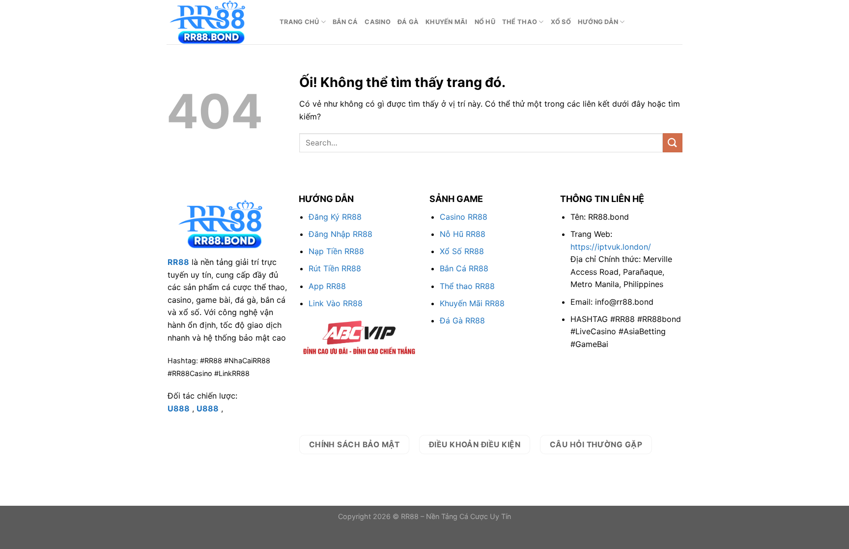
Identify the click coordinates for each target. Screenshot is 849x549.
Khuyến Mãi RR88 (472, 303)
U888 (179, 408)
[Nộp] (672, 142)
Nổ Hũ (485, 22)
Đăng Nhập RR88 (340, 234)
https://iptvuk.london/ (610, 247)
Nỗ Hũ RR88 (462, 234)
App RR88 (327, 286)
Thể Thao (519, 22)
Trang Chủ (299, 22)
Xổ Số (561, 22)
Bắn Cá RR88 (464, 268)
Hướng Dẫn (598, 22)
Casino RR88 (463, 217)
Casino (378, 22)
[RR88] (216, 22)
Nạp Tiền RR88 (336, 251)
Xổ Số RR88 (462, 251)
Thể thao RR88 (467, 286)
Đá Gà (408, 22)
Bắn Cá (345, 22)
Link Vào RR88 (336, 303)
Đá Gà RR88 (462, 320)
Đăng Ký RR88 (335, 217)
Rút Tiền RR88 (335, 268)
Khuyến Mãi (446, 22)
